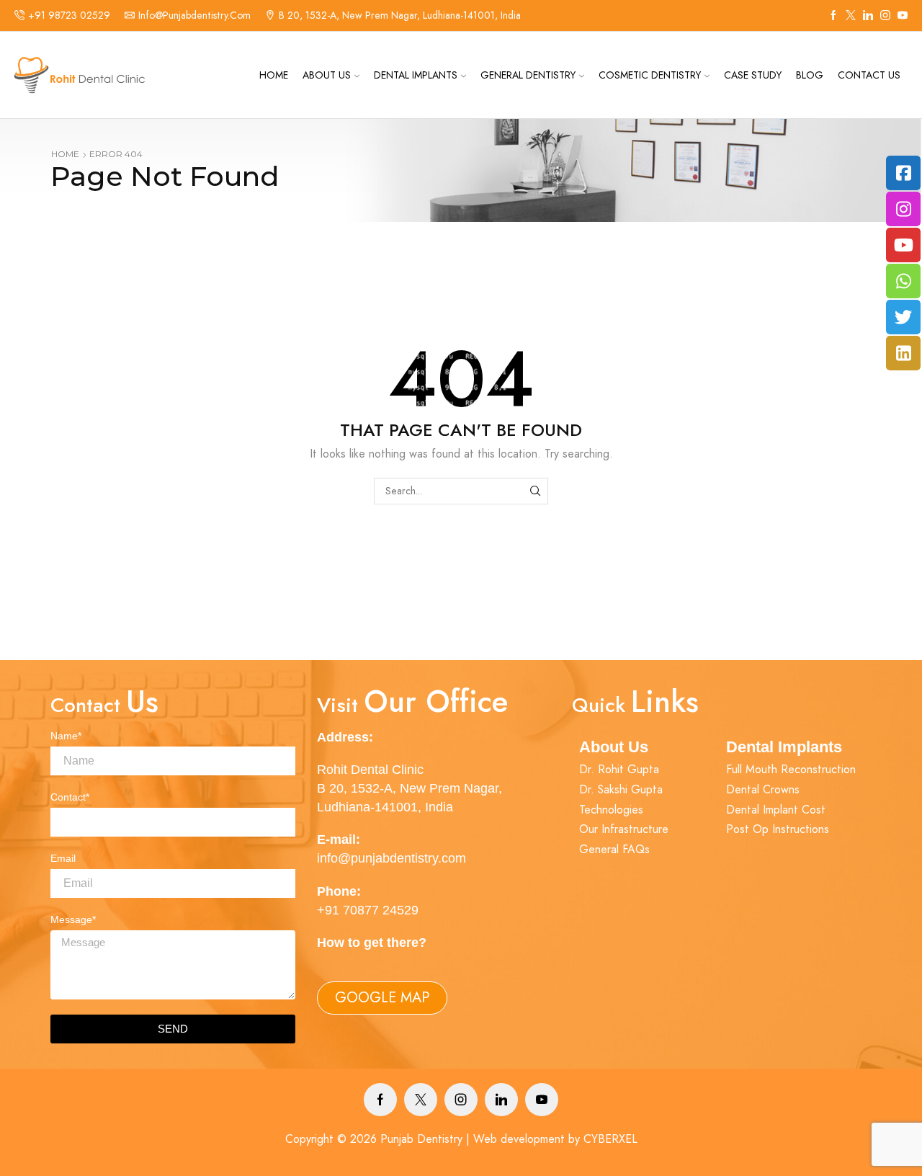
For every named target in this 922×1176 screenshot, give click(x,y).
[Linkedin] (868, 16)
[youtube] (903, 16)
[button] (382, 998)
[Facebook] (833, 16)
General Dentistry (528, 75)
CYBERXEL (610, 1139)
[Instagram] (885, 16)
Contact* (69, 797)
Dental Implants (415, 75)
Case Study (753, 75)
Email (63, 858)
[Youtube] (541, 1099)
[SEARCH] (535, 491)
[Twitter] (851, 16)
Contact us (869, 75)
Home (273, 75)
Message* (73, 919)
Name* (65, 735)
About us (327, 75)
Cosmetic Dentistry (650, 75)
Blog (809, 75)
